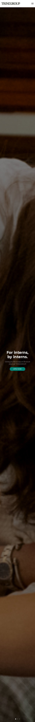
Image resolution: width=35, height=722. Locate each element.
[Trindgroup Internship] (10, 3)
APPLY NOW (17, 369)
